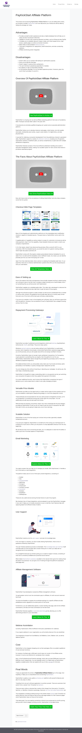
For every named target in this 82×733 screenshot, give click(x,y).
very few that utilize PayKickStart (54, 690)
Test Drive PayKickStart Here (40, 194)
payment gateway (26, 348)
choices (53, 693)
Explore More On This (40, 464)
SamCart (40, 685)
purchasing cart (39, 678)
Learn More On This (40, 339)
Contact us (69, 4)
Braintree (53, 343)
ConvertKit (22, 489)
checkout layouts (39, 44)
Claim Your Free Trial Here (39, 707)
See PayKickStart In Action (40, 115)
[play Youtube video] (41, 96)
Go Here (50, 662)
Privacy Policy (61, 4)
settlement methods (43, 139)
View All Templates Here (40, 269)
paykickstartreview (21, 721)
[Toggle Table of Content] (25, 716)
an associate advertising (39, 611)
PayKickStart (31, 23)
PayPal (25, 345)
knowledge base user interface (54, 546)
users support (36, 538)
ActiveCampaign (23, 480)
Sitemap (76, 4)
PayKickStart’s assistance (30, 559)
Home (54, 4)
